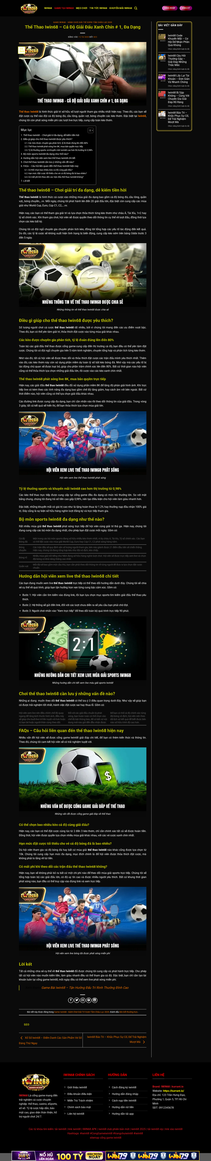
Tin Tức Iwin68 (98, 8)
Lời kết (26, 181)
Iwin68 (48, 8)
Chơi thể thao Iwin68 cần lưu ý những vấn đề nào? (48, 162)
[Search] (135, 8)
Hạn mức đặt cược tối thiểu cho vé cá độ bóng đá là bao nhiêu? (57, 173)
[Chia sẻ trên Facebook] (71, 1000)
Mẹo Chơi (81, 8)
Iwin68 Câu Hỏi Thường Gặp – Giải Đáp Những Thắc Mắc (177, 60)
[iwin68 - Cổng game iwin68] (29, 8)
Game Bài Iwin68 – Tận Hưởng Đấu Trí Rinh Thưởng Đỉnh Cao (84, 988)
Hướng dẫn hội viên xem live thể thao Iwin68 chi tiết (49, 158)
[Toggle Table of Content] (89, 130)
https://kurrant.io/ (173, 1090)
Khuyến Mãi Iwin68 (120, 8)
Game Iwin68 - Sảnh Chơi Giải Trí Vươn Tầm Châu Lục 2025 (82, 22)
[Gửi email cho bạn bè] (83, 1000)
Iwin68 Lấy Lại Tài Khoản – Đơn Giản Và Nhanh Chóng (179, 78)
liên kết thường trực (129, 1012)
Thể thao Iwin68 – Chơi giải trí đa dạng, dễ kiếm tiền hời (51, 135)
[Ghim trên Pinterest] (88, 1000)
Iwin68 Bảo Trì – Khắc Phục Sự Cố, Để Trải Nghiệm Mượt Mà (178, 117)
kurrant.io (177, 1086)
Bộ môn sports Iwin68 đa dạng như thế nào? (46, 154)
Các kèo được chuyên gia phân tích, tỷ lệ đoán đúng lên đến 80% (58, 143)
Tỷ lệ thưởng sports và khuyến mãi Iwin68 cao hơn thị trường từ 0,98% (60, 150)
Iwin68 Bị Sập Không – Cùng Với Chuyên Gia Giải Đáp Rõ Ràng (178, 97)
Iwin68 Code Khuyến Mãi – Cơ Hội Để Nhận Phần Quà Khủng (178, 40)
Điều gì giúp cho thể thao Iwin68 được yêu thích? (47, 139)
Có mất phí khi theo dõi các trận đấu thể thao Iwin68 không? (56, 177)
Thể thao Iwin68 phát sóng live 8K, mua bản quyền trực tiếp (55, 146)
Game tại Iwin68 (64, 8)
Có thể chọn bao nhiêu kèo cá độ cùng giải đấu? (50, 170)
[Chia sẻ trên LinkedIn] (94, 1000)
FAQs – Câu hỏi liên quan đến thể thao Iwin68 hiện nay (50, 166)
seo (95, 37)
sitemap (94, 1137)
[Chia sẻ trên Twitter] (76, 1000)
